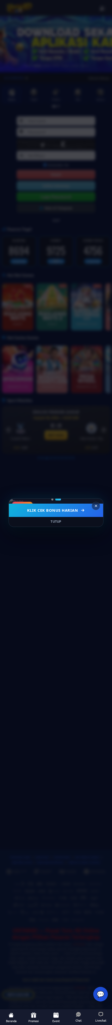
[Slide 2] (58, 499)
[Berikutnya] (96, 501)
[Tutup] (96, 506)
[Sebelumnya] (16, 501)
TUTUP (56, 521)
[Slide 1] (52, 499)
